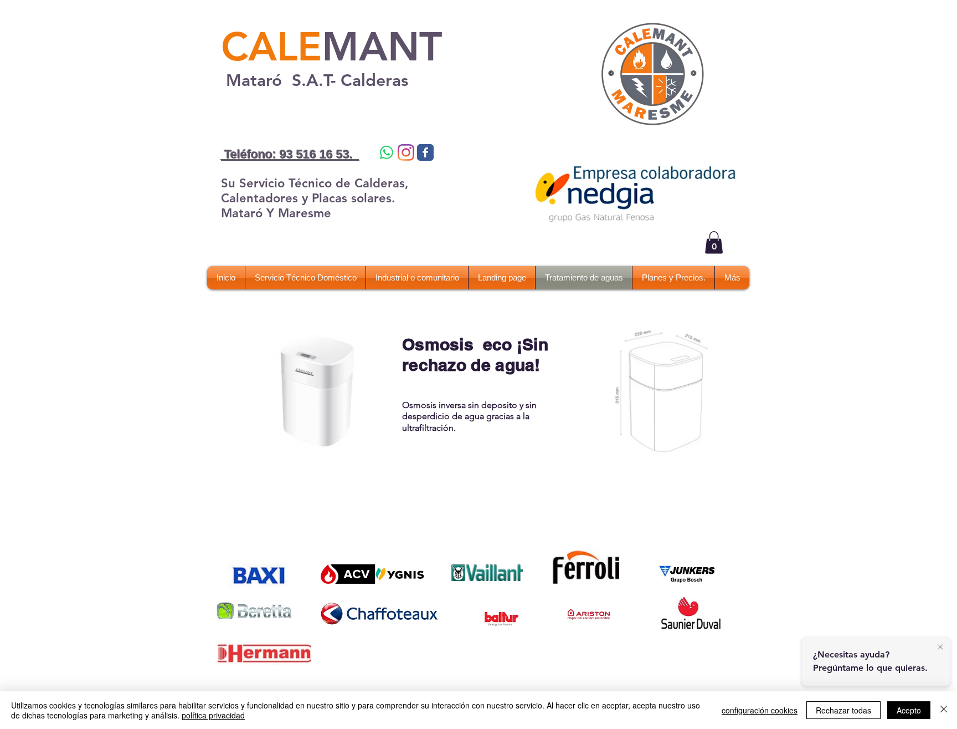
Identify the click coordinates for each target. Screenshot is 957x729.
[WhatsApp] (386, 152)
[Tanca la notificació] (940, 647)
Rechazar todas (843, 710)
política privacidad (213, 715)
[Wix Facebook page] (425, 152)
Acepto (909, 710)
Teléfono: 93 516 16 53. (290, 154)
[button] (713, 242)
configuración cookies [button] (760, 710)
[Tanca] (943, 710)
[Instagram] (406, 152)
